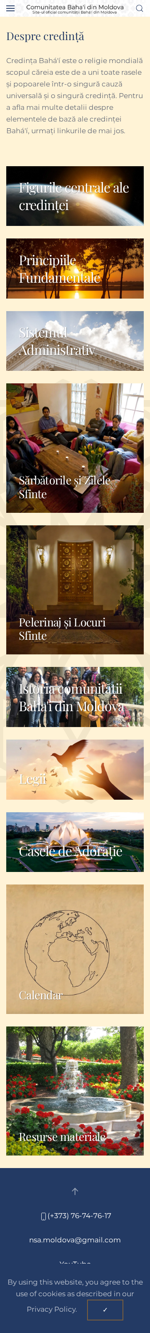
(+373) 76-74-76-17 (79, 1215)
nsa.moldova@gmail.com (75, 1240)
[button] (10, 8)
